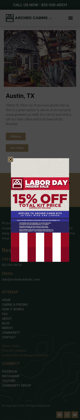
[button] (11, 159)
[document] (40, 210)
